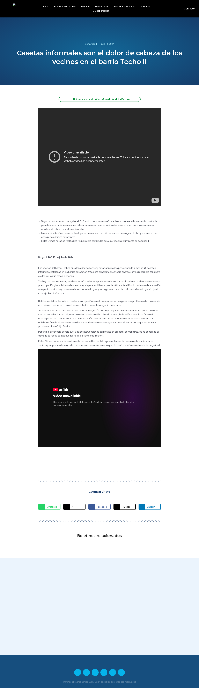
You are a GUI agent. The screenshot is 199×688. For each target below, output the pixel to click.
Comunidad (91, 43)
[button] (49, 507)
